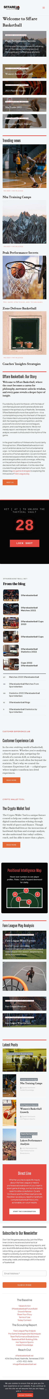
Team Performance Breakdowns (27, 1152)
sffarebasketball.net (24, 1355)
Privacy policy (27, 1391)
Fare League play (21, 473)
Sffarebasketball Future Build (24, 1308)
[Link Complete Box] (24, 45)
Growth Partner (24, 1311)
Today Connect (24, 1320)
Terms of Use (24, 1317)
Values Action (25, 1306)
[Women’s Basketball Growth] (9, 1113)
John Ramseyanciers (16, 1062)
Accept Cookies (25, 1395)
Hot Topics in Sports (29, 1105)
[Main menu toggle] (43, 7)
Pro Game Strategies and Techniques (24, 1333)
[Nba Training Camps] (9, 1085)
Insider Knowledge (29, 1079)
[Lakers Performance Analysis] (9, 1144)
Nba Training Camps (31, 1083)
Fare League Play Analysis (24, 1331)
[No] (45, 1389)
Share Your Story (24, 1314)
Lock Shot (24, 543)
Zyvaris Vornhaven (28, 1088)
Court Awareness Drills (19, 1057)
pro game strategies (21, 471)
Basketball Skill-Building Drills (19, 1054)
